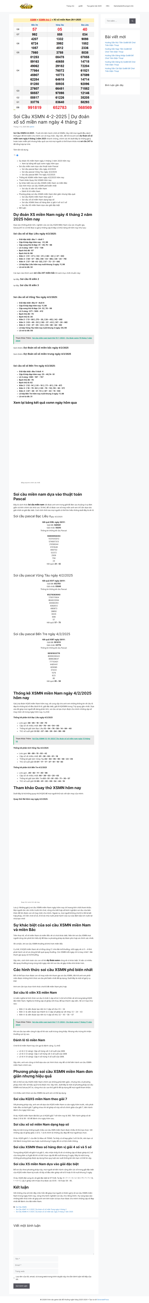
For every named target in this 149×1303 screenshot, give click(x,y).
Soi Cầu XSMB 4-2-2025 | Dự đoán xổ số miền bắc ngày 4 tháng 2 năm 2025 (44, 1212)
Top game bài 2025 (94, 6)
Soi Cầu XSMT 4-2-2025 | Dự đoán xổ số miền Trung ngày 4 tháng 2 (41, 1209)
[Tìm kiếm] (132, 21)
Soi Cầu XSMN (21, 1207)
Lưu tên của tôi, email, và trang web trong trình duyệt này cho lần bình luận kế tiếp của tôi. (53, 1278)
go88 (80, 6)
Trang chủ (70, 6)
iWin (107, 6)
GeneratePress (103, 1300)
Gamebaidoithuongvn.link (123, 6)
